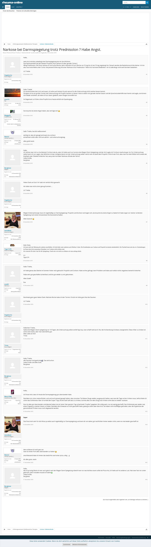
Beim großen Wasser (16, 291)
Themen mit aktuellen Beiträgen (26, 11)
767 (20, 402)
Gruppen (19, 7)
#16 (146, 479)
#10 (146, 304)
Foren (8, 7)
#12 (146, 367)
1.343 (19, 237)
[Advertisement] (75, 28)
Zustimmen (66, 544)
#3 (146, 115)
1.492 (19, 289)
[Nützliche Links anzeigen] (146, 44)
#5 (146, 163)
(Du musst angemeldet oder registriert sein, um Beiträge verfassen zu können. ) (125, 499)
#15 (146, 462)
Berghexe (7, 168)
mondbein (7, 230)
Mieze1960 (8, 396)
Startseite (101, 537)
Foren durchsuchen (9, 11)
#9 (146, 285)
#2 (146, 102)
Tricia (6, 345)
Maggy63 (7, 115)
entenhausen (18, 143)
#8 (146, 260)
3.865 (19, 254)
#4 (146, 144)
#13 (146, 411)
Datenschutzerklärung (139, 537)
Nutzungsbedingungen (123, 537)
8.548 (19, 142)
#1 (146, 74)
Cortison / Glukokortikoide (23, 53)
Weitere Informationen (79, 544)
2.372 (19, 105)
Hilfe (113, 537)
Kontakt (108, 537)
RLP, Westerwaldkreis (16, 239)
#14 (146, 424)
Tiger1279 (7, 249)
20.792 (19, 121)
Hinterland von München (15, 176)
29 (20, 351)
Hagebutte (43, 53)
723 (20, 175)
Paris (19, 352)
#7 (146, 222)
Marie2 (6, 137)
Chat (13, 7)
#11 (146, 339)
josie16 (6, 99)
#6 (146, 193)
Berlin (19, 403)
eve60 (6, 284)
